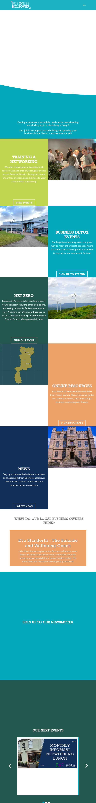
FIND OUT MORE (24, 340)
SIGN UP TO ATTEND (72, 274)
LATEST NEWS (24, 506)
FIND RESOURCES (72, 423)
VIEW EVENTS (24, 202)
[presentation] (10, 765)
